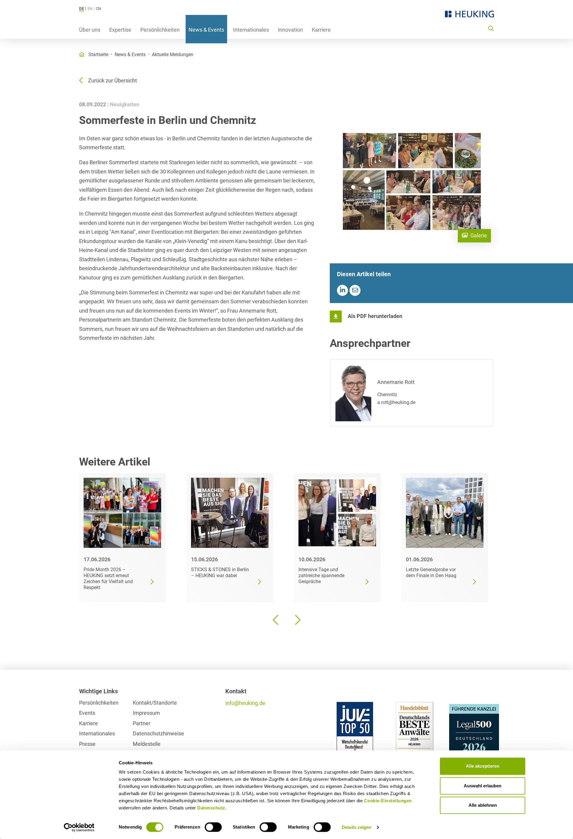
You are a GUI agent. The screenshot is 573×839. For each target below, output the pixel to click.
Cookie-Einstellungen (388, 800)
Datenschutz (211, 807)
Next (297, 620)
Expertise (120, 30)
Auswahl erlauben (482, 785)
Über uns (89, 30)
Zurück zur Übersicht (112, 80)
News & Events (206, 30)
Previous (276, 620)
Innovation (290, 30)
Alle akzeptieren (482, 766)
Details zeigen (356, 827)
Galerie (478, 235)
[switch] (213, 827)
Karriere (321, 30)
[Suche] (491, 28)
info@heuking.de (245, 703)
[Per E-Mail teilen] (355, 290)
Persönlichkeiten (160, 30)
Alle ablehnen (483, 805)
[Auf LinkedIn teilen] (342, 290)
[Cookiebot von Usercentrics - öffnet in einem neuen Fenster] (79, 827)
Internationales (251, 30)
